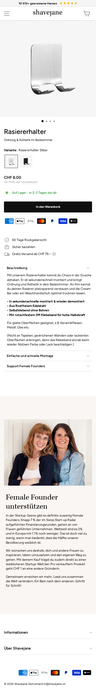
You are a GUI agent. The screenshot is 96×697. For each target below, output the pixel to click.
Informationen (16, 632)
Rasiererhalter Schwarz (26, 161)
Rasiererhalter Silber (11, 161)
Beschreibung (17, 268)
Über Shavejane (17, 648)
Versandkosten (29, 181)
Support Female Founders (26, 366)
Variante (26, 150)
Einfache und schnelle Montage (30, 356)
